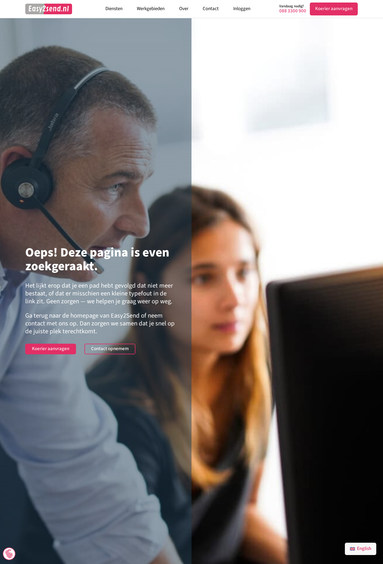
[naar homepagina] (48, 9)
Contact (211, 8)
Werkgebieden (151, 8)
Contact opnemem (110, 348)
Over (183, 8)
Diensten (114, 8)
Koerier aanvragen (333, 8)
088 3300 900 (292, 11)
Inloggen (241, 8)
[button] (9, 554)
